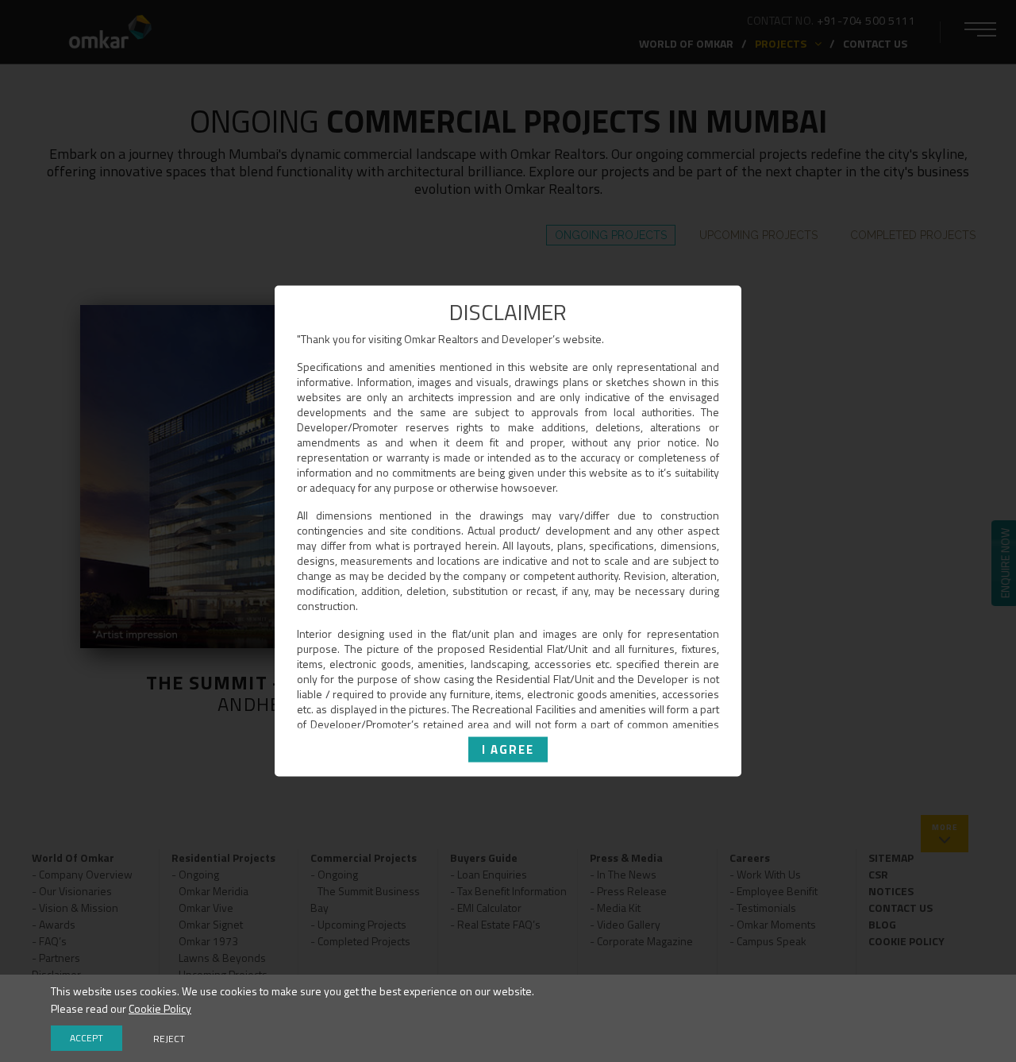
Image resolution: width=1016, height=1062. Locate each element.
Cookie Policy (160, 1008)
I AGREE (508, 749)
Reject (169, 1038)
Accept (86, 1037)
